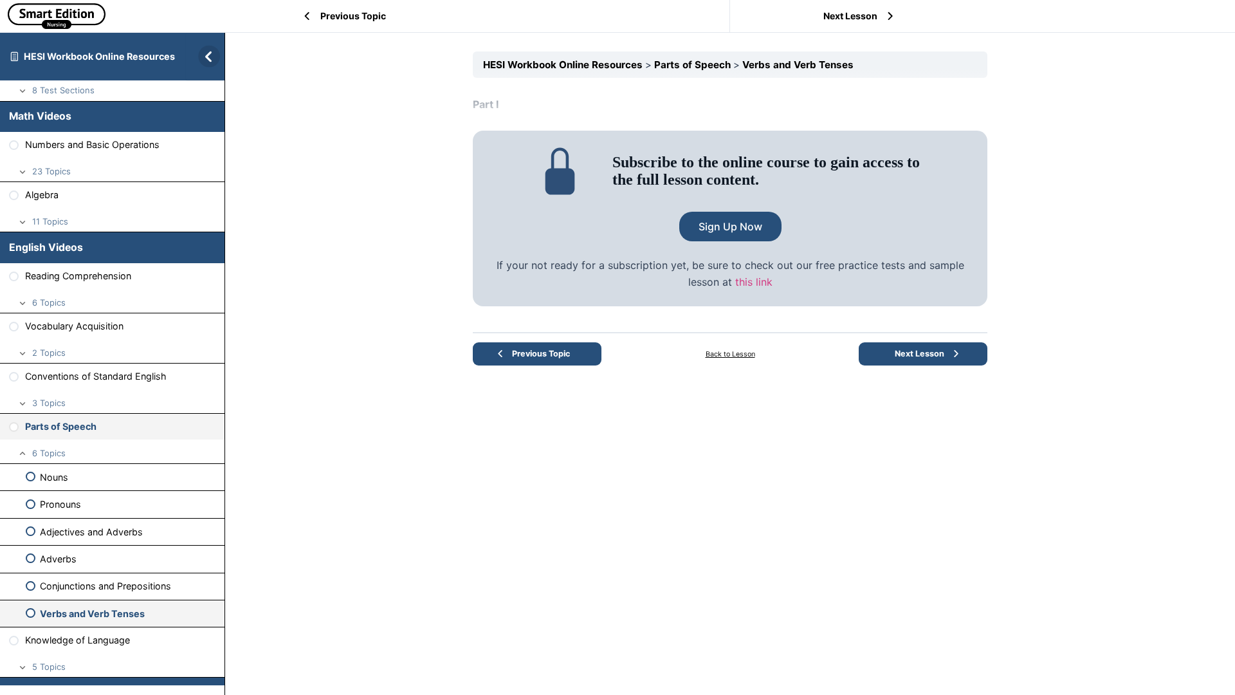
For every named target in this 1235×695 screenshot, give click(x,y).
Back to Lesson (730, 354)
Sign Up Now (730, 226)
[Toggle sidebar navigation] (205, 56)
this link (754, 281)
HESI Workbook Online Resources (99, 56)
